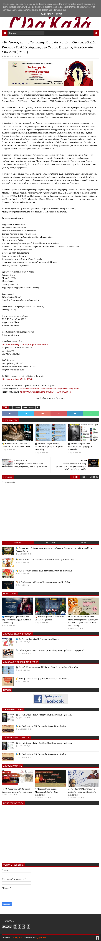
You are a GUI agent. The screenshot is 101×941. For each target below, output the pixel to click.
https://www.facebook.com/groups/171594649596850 (45, 392)
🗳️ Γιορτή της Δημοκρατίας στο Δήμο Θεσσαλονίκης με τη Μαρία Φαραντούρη (16, 619)
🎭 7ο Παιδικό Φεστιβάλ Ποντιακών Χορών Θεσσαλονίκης (41, 726)
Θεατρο (17, 407)
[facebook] (97, 938)
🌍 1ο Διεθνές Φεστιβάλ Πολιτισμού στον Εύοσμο (37, 639)
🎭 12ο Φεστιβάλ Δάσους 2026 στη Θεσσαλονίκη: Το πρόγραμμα (44, 570)
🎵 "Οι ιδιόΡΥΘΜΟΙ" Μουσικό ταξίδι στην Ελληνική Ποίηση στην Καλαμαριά (82, 792)
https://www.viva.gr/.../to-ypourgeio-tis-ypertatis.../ (26, 344)
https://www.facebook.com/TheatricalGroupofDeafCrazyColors (49, 388)
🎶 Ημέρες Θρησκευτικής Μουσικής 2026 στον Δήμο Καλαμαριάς (46, 792)
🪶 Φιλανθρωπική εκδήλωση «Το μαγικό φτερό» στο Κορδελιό (43, 582)
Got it (58, 14)
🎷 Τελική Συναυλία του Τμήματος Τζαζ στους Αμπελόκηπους (42, 678)
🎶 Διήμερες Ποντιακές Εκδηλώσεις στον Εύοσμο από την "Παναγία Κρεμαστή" (50, 650)
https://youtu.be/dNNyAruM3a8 (17, 379)
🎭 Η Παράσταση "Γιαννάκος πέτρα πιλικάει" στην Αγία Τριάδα (16, 445)
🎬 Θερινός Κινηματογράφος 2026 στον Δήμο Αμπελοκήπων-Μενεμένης (49, 446)
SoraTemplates (16, 938)
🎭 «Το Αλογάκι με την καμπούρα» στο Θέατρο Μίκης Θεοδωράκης (45, 559)
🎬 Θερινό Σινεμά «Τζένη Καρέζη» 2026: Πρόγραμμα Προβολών (80, 446)
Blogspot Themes (41, 938)
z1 (38, 407)
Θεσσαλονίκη (28, 407)
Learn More (46, 14)
